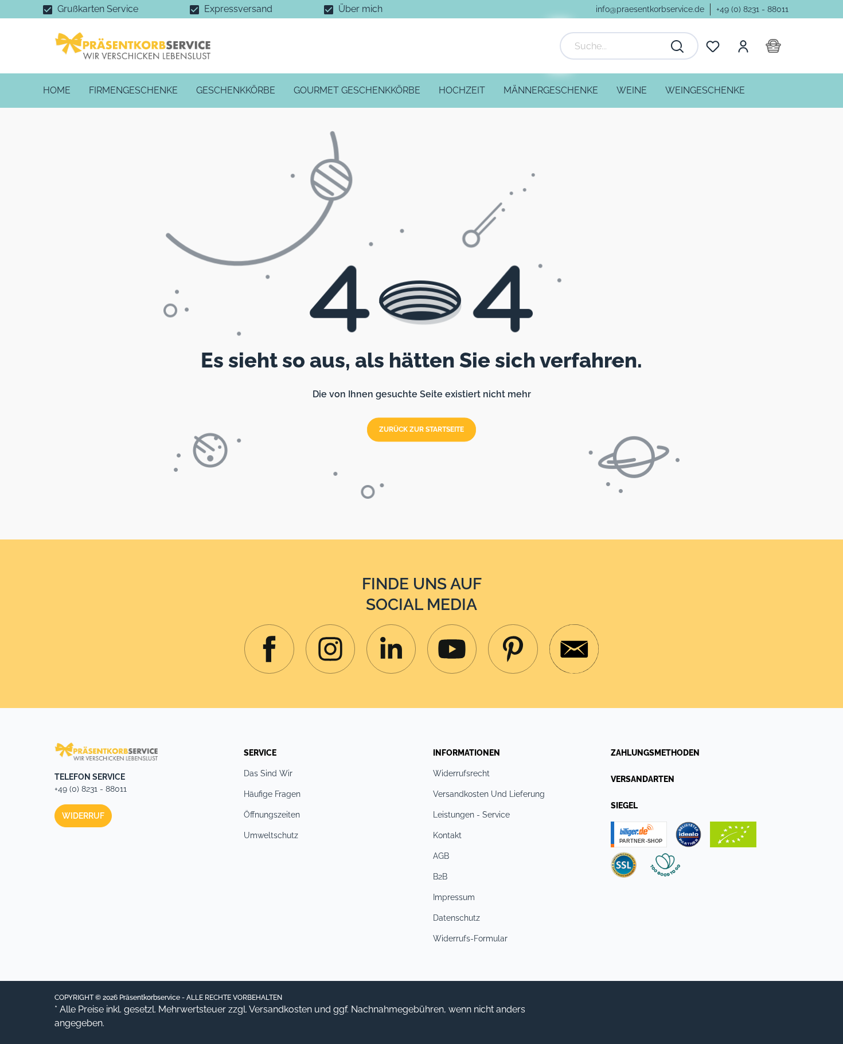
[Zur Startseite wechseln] (132, 46)
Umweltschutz (271, 835)
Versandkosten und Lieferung (489, 794)
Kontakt (447, 835)
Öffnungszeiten (272, 814)
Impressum (454, 897)
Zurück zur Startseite (421, 430)
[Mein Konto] (742, 46)
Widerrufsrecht (461, 773)
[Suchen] (677, 46)
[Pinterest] (512, 649)
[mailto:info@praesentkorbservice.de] (574, 649)
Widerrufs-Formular (470, 938)
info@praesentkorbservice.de (650, 9)
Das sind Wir (268, 773)
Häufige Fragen (272, 794)
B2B (440, 876)
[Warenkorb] (773, 46)
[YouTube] (452, 649)
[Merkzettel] (712, 45)
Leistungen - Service (471, 814)
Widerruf (83, 815)
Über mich (360, 8)
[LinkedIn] (391, 649)
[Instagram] (269, 649)
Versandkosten (280, 1009)
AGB (441, 856)
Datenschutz (456, 917)
